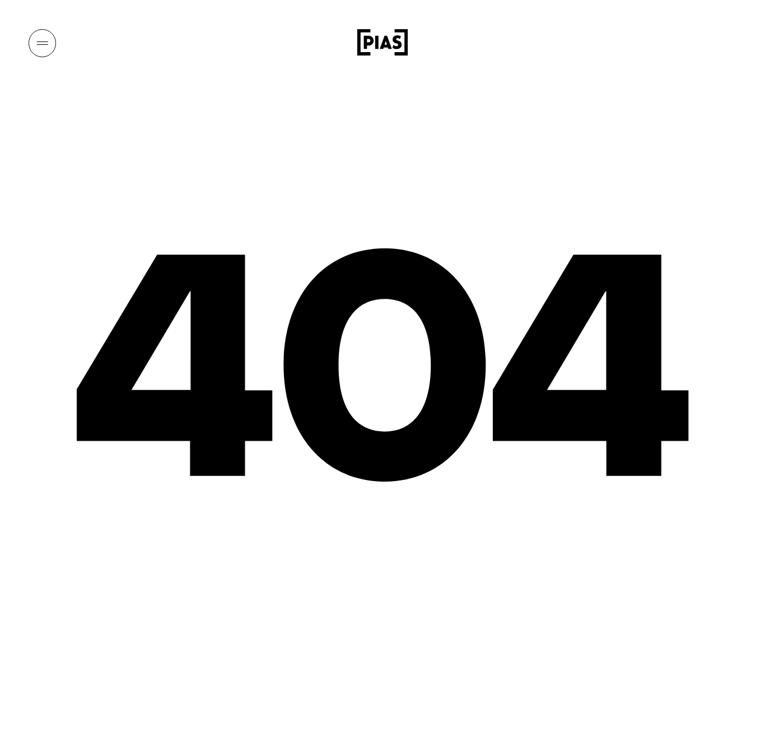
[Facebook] (725, 42)
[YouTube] (680, 42)
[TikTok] (702, 42)
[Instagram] (657, 42)
